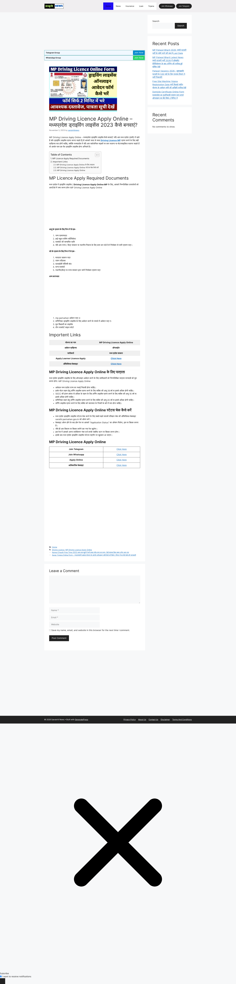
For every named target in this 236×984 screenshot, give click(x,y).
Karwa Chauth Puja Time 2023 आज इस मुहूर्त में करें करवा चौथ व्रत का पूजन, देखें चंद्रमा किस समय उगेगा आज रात (90, 552)
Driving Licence (58, 550)
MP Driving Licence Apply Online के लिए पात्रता (75, 165)
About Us (142, 719)
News (118, 6)
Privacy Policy (130, 719)
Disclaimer (165, 719)
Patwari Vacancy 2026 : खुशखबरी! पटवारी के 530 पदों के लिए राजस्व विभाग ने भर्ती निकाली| (168, 74)
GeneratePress (81, 719)
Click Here (116, 358)
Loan (141, 6)
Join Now (138, 52)
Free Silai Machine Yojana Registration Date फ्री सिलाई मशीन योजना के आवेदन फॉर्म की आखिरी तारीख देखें (169, 84)
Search (155, 21)
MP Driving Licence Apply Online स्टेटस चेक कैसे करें (78, 167)
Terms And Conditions (182, 719)
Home (108, 6)
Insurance (130, 6)
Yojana (151, 6)
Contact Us (153, 719)
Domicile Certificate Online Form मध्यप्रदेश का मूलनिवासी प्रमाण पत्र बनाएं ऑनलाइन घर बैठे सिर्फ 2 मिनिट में (168, 95)
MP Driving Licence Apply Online (71, 170)
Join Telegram (184, 6)
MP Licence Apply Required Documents (70, 158)
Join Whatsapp (167, 6)
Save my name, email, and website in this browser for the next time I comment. (90, 630)
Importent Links (60, 161)
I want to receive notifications (16, 976)
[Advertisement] (94, 32)
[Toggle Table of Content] (96, 155)
